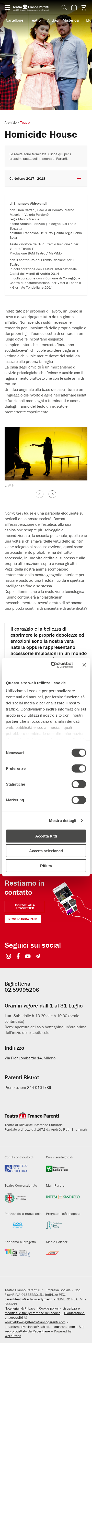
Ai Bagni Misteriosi (63, 20)
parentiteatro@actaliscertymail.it (28, 1299)
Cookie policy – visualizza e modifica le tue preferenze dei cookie (42, 1310)
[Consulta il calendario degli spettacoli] (74, 7)
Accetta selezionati (46, 851)
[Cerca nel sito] (63, 8)
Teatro (35, 20)
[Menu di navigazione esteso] (7, 7)
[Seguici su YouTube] (28, 956)
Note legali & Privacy (20, 1308)
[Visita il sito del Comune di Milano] (21, 1199)
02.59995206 (22, 989)
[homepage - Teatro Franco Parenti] (34, 7)
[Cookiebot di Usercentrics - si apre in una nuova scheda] (54, 665)
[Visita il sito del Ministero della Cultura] (21, 1171)
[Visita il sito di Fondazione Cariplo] (21, 1256)
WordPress (13, 1335)
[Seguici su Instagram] (9, 956)
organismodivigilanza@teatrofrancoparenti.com (40, 1326)
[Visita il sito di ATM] (63, 1256)
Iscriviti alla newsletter (25, 906)
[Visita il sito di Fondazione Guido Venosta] (63, 1227)
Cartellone (14, 20)
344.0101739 (39, 1087)
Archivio (11, 122)
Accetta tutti (46, 836)
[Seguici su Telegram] (38, 956)
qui (60, 154)
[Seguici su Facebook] (18, 956)
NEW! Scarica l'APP (22, 919)
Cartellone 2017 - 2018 (27, 178)
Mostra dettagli (62, 820)
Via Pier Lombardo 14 (23, 1057)
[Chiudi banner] (84, 665)
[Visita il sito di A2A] (21, 1227)
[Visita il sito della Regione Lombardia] (63, 1171)
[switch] (79, 768)
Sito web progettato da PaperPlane (44, 1328)
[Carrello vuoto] (84, 7)
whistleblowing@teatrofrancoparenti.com (35, 1322)
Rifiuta (46, 865)
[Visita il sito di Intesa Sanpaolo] (63, 1199)
